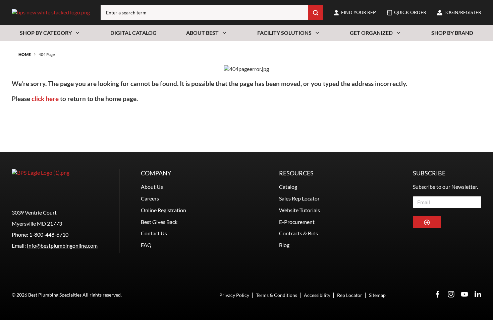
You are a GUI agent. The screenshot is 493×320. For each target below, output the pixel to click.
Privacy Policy (234, 295)
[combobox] (204, 12)
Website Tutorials (299, 210)
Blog (284, 245)
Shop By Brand (452, 32)
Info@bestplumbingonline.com (62, 245)
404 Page (47, 54)
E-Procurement (297, 222)
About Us (152, 186)
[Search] (315, 12)
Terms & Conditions (276, 295)
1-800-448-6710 (48, 234)
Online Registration (163, 210)
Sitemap (377, 295)
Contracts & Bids (298, 233)
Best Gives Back (159, 222)
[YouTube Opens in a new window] (464, 294)
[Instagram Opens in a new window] (451, 294)
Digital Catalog (133, 32)
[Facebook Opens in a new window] (437, 294)
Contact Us (154, 233)
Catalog (288, 186)
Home (24, 54)
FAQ (146, 245)
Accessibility (317, 295)
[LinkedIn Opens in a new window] (478, 294)
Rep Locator (349, 295)
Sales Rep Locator (299, 198)
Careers (150, 198)
